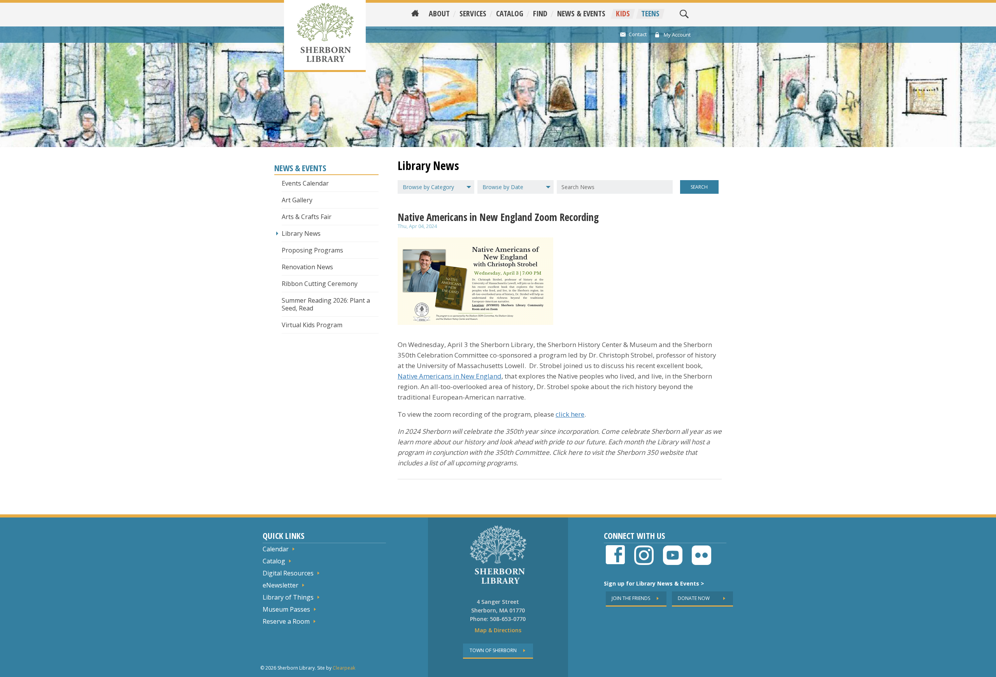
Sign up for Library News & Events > (654, 583)
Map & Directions (498, 630)
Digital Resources (288, 573)
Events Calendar (305, 183)
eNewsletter (280, 585)
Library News (301, 233)
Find (540, 13)
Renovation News (307, 267)
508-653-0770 (508, 619)
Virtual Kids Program (312, 325)
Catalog (509, 13)
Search (699, 187)
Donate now (694, 598)
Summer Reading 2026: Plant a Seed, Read (326, 304)
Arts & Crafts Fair (306, 216)
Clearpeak (344, 668)
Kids (623, 14)
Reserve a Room (286, 621)
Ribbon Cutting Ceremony (320, 283)
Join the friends (631, 598)
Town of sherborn (493, 650)
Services (472, 13)
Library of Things (288, 597)
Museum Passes (286, 609)
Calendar (276, 549)
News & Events (581, 13)
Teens (650, 14)
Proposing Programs (312, 250)
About (439, 13)
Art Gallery (297, 200)
